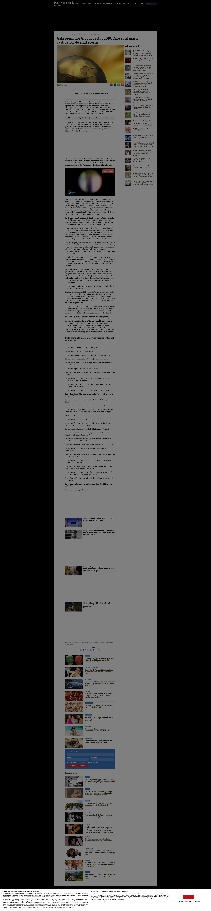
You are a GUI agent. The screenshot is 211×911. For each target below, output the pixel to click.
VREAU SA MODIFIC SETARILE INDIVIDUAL (188, 901)
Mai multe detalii (55, 896)
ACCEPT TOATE (188, 897)
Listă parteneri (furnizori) (98, 901)
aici (47, 904)
